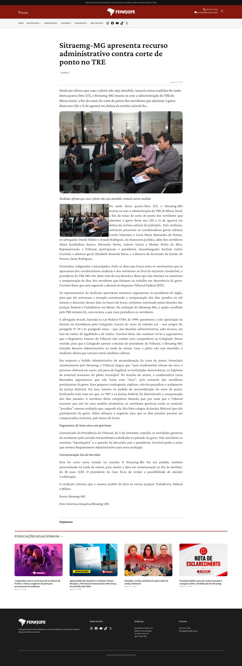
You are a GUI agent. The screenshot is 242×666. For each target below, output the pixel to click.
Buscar (24, 12)
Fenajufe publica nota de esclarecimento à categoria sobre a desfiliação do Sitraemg (200, 582)
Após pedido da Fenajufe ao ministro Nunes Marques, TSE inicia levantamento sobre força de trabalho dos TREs (93, 583)
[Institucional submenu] (40, 23)
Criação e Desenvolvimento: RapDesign (121, 655)
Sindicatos (65, 72)
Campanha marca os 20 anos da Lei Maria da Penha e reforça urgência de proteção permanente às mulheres (37, 583)
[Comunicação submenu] (57, 23)
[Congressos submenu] (87, 23)
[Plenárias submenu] (71, 23)
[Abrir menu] (222, 11)
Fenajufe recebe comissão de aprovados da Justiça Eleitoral (146, 582)
